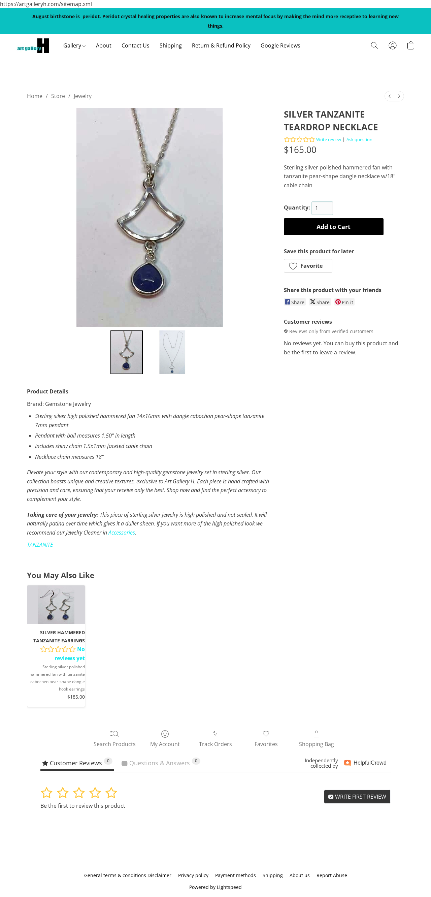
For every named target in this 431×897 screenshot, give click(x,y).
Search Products (115, 744)
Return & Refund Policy (221, 45)
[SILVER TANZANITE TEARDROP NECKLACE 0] (126, 352)
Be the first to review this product (82, 805)
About (103, 45)
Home (34, 96)
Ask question (359, 139)
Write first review (360, 796)
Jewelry (83, 96)
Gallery (72, 45)
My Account (165, 744)
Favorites (266, 744)
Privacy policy (193, 875)
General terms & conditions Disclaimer (127, 875)
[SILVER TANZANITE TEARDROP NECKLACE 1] (167, 352)
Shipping (171, 45)
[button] (33, 45)
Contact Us (136, 45)
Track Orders (215, 744)
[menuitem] (389, 96)
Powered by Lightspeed (215, 887)
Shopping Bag (316, 744)
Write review (328, 139)
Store (58, 96)
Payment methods (235, 875)
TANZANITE (40, 544)
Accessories (121, 532)
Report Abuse (332, 875)
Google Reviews (280, 45)
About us (300, 875)
